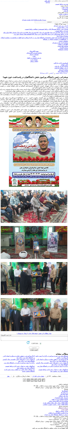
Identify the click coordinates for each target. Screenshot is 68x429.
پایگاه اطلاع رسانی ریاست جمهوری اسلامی (55, 404)
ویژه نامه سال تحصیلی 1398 (17, 32)
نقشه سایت (64, 409)
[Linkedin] (32, 380)
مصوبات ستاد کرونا (62, 36)
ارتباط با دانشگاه (63, 408)
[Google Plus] (28, 380)
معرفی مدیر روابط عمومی (60, 29)
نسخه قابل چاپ (33, 333)
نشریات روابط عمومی (61, 31)
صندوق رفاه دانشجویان (61, 397)
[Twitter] (39, 380)
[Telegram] (35, 380)
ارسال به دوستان (22, 333)
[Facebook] (43, 380)
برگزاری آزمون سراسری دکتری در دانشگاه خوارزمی (19, 363)
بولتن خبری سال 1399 (37, 34)
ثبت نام (56, 26)
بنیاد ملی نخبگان (63, 396)
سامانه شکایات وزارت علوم (60, 399)
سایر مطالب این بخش (44, 333)
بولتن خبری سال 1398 (50, 34)
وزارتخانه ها (64, 392)
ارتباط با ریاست (63, 14)
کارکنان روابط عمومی (47, 29)
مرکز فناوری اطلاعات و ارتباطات (58, 413)
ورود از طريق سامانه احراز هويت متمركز (34, 20)
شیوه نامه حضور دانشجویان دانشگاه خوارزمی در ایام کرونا (44, 37)
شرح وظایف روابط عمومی (33, 29)
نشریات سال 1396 (52, 32)
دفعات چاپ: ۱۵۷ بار (38, 376)
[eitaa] (24, 380)
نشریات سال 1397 (41, 32)
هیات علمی (64, 7)
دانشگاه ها (65, 391)
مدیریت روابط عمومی (61, 4)
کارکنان (65, 11)
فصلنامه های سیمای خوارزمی (22, 34)
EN (47, 2)
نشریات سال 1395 (62, 32)
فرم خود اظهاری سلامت (20, 37)
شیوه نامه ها (64, 37)
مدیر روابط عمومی (62, 27)
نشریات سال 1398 (30, 32)
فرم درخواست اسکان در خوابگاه (52, 39)
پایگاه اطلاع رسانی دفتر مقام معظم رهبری (55, 403)
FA (49, 2)
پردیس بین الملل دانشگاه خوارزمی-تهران (56, 414)
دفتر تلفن (47, 1)
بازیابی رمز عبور (63, 26)
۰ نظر (8, 376)
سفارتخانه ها (64, 394)
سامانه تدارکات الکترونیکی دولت (58, 401)
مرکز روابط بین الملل (61, 411)
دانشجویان (65, 9)
